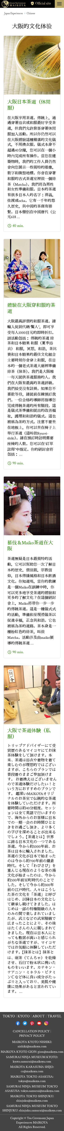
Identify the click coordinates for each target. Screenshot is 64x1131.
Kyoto (24, 1016)
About (38, 1016)
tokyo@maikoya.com (32, 1081)
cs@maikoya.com (32, 1071)
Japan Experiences (13, 13)
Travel (54, 1016)
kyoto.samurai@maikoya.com (32, 1061)
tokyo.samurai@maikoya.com (40, 1091)
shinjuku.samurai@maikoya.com (40, 1110)
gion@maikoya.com (50, 1052)
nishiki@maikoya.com (32, 1046)
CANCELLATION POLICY (31, 1031)
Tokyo (9, 1016)
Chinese (31, 13)
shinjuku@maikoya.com (32, 1100)
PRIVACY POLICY (32, 1036)
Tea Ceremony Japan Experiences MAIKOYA (35, 1120)
